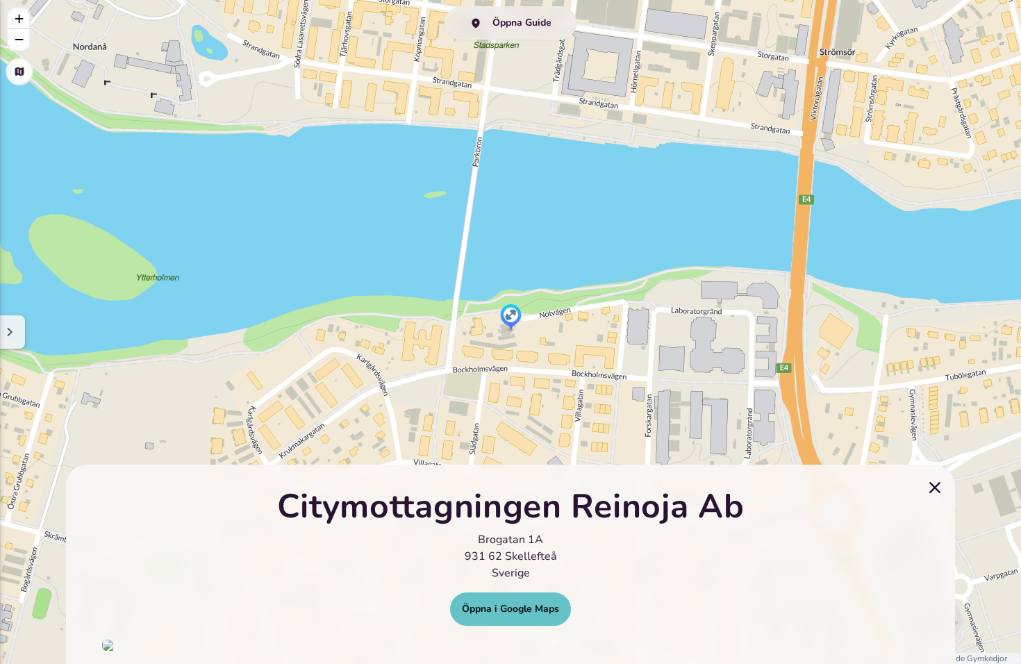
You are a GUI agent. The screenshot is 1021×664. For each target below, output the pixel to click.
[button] (510, 318)
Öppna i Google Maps (510, 608)
